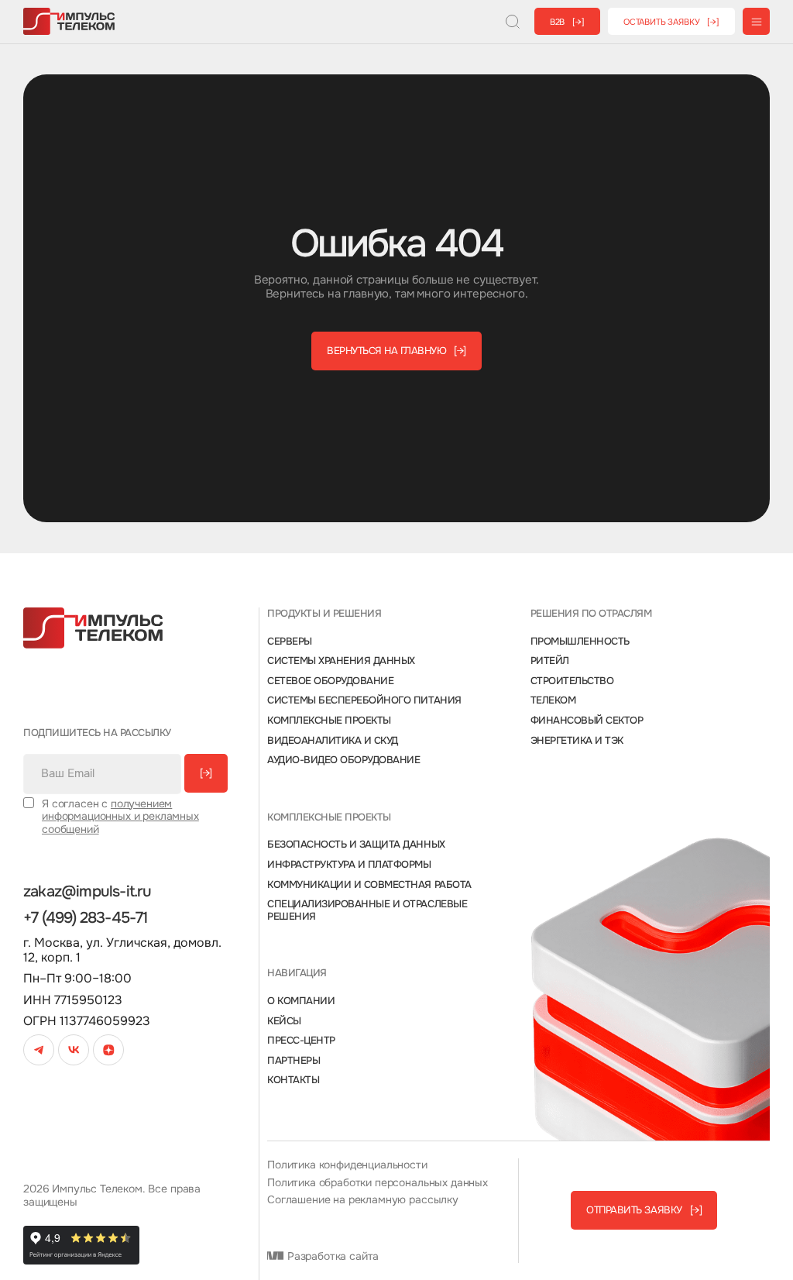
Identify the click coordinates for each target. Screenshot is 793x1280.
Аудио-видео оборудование (343, 760)
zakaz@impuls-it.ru (87, 892)
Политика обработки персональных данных (377, 1182)
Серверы (289, 641)
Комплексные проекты (329, 720)
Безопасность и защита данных (356, 844)
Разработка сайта (331, 1256)
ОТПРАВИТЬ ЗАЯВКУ (644, 1209)
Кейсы (284, 1021)
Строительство (572, 681)
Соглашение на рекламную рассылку (362, 1199)
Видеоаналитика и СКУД (332, 741)
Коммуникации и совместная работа (369, 885)
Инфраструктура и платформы (349, 864)
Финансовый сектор (587, 720)
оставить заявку (671, 21)
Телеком (553, 700)
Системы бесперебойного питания (364, 700)
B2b (567, 21)
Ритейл (549, 661)
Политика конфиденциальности (347, 1165)
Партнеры (293, 1061)
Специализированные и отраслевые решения (367, 910)
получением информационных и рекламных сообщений (120, 817)
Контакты (293, 1080)
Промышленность (580, 641)
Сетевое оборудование (330, 681)
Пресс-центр (301, 1040)
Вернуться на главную (396, 350)
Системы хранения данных (341, 661)
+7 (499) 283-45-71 (85, 918)
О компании (301, 1001)
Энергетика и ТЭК (576, 741)
